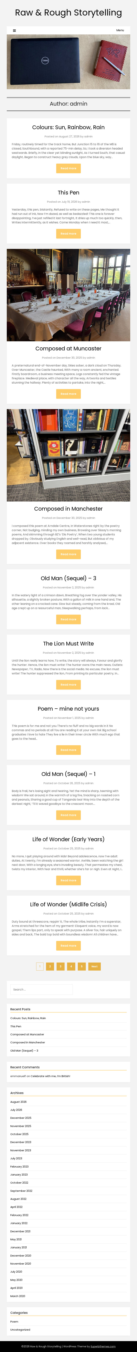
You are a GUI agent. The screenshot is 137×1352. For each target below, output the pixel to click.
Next (95, 966)
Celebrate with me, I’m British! (50, 1076)
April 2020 (16, 1288)
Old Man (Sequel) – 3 (68, 578)
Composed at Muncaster (68, 348)
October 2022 (19, 1182)
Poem (14, 1321)
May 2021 (16, 1239)
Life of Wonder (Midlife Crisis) (68, 904)
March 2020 (17, 1296)
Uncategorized (20, 1329)
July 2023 (16, 1158)
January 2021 (18, 1247)
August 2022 (18, 1199)
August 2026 (18, 1102)
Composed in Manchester (68, 509)
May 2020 (16, 1280)
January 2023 (19, 1174)
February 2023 (19, 1166)
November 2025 (20, 1126)
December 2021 (20, 1231)
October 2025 (19, 1134)
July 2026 (16, 1110)
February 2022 (19, 1215)
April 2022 (16, 1207)
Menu (120, 30)
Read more (68, 168)
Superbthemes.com (103, 1346)
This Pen (68, 192)
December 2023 (20, 1142)
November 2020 (20, 1263)
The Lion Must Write (68, 643)
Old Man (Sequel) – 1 (69, 774)
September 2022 (21, 1191)
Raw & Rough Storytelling (68, 13)
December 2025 (20, 1118)
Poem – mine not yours (68, 709)
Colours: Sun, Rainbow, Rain (68, 127)
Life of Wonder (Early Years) (68, 839)
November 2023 (20, 1150)
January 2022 (18, 1223)
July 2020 (16, 1271)
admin (88, 136)
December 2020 (20, 1255)
